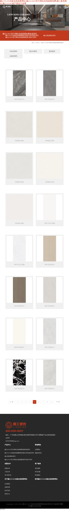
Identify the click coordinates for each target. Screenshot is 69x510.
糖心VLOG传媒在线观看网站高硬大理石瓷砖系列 (21, 35)
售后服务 (37, 468)
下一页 (58, 402)
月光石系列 (13, 51)
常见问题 (37, 471)
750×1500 (33, 60)
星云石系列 (33, 51)
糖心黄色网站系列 (49, 35)
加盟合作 (7, 468)
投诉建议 (37, 475)
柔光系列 (52, 51)
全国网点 (37, 449)
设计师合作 (8, 475)
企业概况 (7, 483)
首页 (33, 42)
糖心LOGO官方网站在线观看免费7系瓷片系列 (20, 37)
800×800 (52, 64)
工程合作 (7, 471)
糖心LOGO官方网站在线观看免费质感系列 (20, 34)
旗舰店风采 (38, 453)
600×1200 (52, 68)
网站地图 (2, 509)
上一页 (11, 402)
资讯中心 (7, 494)
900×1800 (33, 64)
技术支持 (7, 490)
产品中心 (37, 42)
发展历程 (7, 487)
